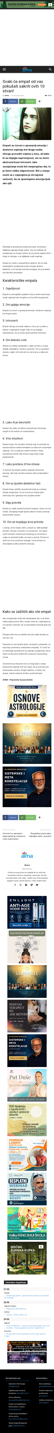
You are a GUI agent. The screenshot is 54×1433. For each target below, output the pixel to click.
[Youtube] (38, 885)
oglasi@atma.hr (23, 1393)
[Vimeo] (32, 885)
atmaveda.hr (44, 1402)
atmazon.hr (43, 1396)
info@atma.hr (14, 1386)
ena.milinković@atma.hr (18, 1419)
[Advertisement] (27, 38)
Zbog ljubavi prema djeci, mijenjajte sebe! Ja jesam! (40, 834)
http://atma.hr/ (27, 869)
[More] (39, 101)
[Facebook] (16, 885)
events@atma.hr (15, 1409)
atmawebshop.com (46, 1386)
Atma (7, 95)
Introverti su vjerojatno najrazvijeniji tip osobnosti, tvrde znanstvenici (14, 836)
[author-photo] (27, 861)
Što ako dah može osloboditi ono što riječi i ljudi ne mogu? (25, 1335)
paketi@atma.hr (18, 1425)
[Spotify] (27, 885)
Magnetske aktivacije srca (16, 1309)
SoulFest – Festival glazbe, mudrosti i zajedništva (25, 1328)
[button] (4, 69)
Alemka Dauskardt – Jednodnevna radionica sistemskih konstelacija (26, 1296)
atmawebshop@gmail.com (19, 1400)
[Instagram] (21, 885)
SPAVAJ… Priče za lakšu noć (16, 1315)
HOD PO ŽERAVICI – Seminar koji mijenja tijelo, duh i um (28, 1326)
